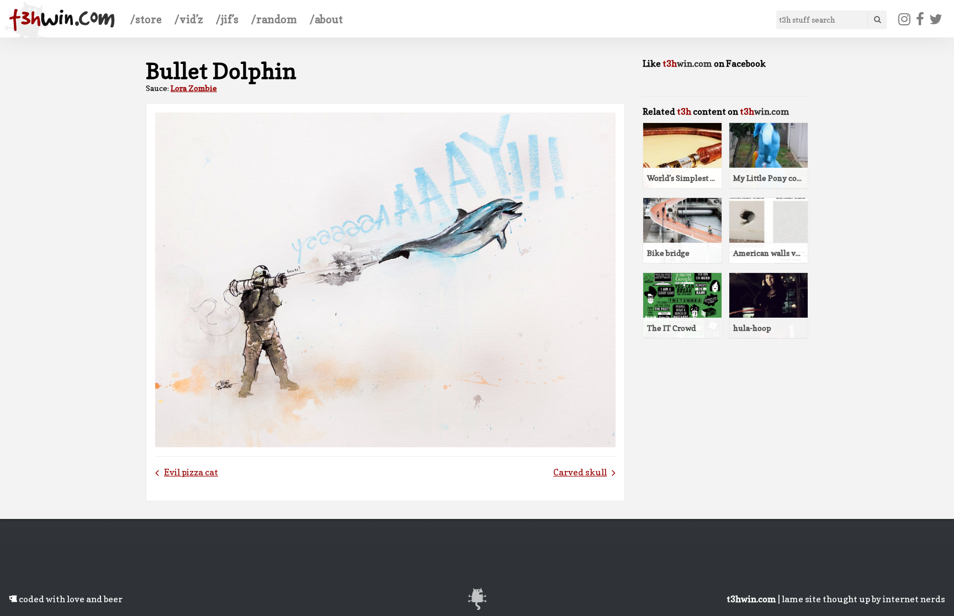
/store (146, 19)
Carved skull (580, 472)
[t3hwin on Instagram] (904, 19)
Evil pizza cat (191, 472)
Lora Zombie (194, 88)
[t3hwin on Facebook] (919, 19)
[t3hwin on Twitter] (936, 19)
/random (274, 19)
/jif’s (227, 19)
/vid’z (188, 19)
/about (326, 19)
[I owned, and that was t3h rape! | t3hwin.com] (62, 20)
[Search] (876, 19)
